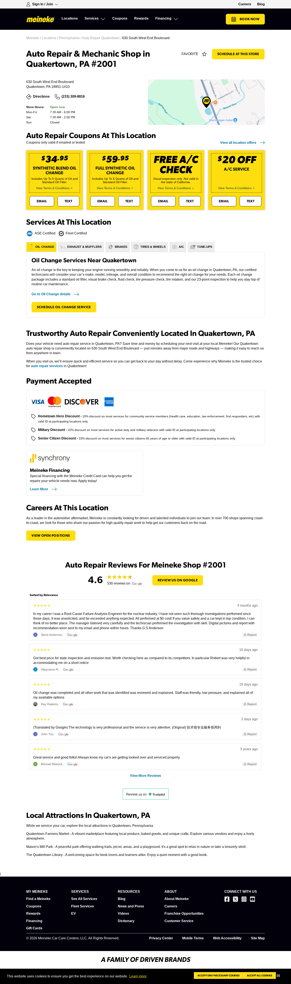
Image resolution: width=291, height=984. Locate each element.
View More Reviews (145, 775)
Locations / (50, 38)
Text (68, 201)
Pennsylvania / (70, 38)
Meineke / (34, 38)
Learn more (138, 976)
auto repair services (47, 366)
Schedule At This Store (238, 54)
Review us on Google (178, 580)
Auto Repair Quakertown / (102, 38)
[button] (279, 975)
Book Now (249, 19)
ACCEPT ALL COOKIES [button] (259, 975)
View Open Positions (51, 535)
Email (42, 201)
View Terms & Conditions (52, 188)
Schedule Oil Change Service (64, 307)
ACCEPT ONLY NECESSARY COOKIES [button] (218, 975)
